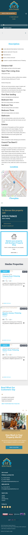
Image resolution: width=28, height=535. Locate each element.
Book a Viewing (6, 218)
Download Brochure (7, 223)
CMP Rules (3, 528)
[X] (5, 507)
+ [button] (3, 172)
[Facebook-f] (2, 507)
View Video (8, 27)
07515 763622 (9, 216)
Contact (3, 500)
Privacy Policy (10, 526)
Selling (3, 497)
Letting (3, 495)
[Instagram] (7, 507)
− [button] (3, 174)
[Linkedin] (10, 507)
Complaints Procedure (10, 528)
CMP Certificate (22, 526)
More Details (7, 303)
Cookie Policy (16, 526)
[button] (26, 33)
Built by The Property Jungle (6, 531)
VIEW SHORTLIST (14, 17)
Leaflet (15, 196)
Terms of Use (3, 526)
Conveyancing (5, 498)
